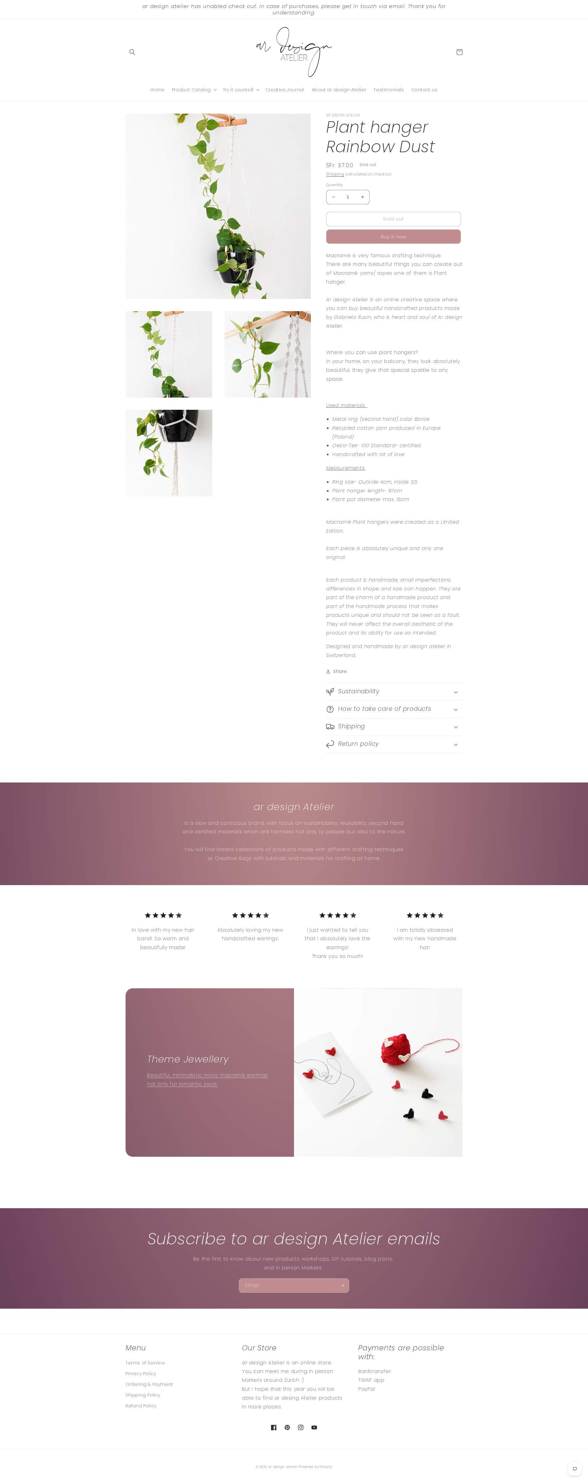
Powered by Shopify (315, 1467)
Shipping (335, 174)
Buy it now (393, 236)
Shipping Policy (143, 1395)
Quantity (334, 185)
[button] (132, 52)
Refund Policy (141, 1406)
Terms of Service (145, 1363)
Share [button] (340, 671)
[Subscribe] (342, 1285)
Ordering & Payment (149, 1384)
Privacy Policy (141, 1374)
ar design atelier (283, 1467)
